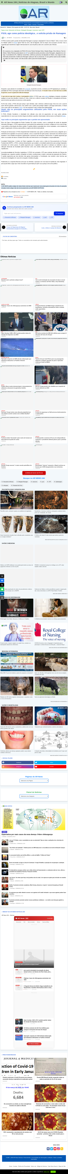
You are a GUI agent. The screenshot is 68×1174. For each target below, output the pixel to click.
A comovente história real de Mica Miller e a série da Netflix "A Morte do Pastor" (29, 855)
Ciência (38, 922)
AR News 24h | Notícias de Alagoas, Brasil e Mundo (29, 2)
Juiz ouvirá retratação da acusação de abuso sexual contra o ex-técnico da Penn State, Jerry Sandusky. (37, 971)
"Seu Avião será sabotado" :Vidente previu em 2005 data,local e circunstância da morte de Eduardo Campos (37, 847)
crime (20, 107)
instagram (18, 766)
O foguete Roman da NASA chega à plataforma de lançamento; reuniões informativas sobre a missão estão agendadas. (38, 986)
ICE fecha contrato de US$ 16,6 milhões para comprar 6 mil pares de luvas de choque (36, 1028)
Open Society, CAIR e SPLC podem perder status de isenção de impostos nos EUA (37, 1021)
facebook (18, 762)
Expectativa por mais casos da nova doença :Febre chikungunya (27, 834)
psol (40, 30)
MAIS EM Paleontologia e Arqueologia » (56, 539)
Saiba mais (46, 1171)
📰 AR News (21, 918)
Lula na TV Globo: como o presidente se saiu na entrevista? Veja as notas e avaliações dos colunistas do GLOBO (36, 841)
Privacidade (40, 24)
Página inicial (4, 30)
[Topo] (2, 576)
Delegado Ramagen (26, 30)
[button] (66, 2)
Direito (64, 116)
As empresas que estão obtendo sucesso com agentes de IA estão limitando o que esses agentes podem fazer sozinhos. (37, 893)
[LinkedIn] (2, 593)
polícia (47, 96)
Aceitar (53, 1171)
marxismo (35, 30)
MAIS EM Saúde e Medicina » (60, 593)
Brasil (15, 42)
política (31, 96)
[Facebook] (2, 581)
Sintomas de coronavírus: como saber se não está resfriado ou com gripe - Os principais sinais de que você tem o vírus (50, 1105)
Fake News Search (53, 1166)
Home (25, 24)
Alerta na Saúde (31, 922)
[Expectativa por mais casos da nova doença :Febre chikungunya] (34, 819)
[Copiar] (2, 598)
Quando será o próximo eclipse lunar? (27, 964)
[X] (2, 585)
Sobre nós (33, 1166)
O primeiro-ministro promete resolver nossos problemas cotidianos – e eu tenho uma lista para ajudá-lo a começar (36, 900)
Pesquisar (60, 213)
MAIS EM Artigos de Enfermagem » (58, 647)
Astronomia (18, 922)
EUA (24, 922)
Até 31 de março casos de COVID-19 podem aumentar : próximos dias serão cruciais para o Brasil (50, 1133)
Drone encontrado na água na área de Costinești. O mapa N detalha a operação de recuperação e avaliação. (36, 862)
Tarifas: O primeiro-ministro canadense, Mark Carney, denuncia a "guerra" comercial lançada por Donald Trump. (36, 885)
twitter (51, 762)
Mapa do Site (62, 1166)
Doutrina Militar (45, 922)
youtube (51, 766)
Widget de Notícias (42, 1166)
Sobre (29, 24)
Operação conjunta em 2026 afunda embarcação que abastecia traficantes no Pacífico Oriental (37, 1036)
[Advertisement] (34, 937)
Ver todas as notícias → (34, 1043)
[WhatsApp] (2, 589)
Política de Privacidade (24, 1166)
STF (43, 30)
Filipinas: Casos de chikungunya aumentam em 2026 (37, 979)
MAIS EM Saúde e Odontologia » (59, 755)
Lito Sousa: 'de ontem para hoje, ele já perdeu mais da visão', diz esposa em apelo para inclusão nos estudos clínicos (37, 878)
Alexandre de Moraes (14, 30)
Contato (34, 24)
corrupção (27, 89)
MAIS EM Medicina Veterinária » (59, 701)
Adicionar (34, 196)
